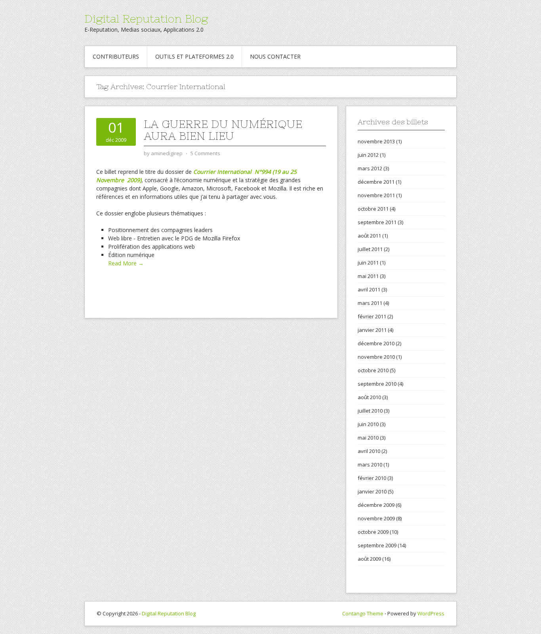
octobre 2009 (373, 531)
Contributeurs (116, 56)
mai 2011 (368, 276)
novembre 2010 (376, 356)
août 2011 (369, 235)
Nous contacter (275, 56)
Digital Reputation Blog (146, 18)
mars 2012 (370, 168)
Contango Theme (362, 613)
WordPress (430, 613)
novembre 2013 (376, 141)
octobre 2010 (373, 370)
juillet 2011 (370, 249)
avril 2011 (369, 289)
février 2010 (372, 478)
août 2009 (369, 558)
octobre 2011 (373, 208)
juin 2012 (368, 154)
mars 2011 (370, 303)
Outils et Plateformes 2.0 (194, 56)
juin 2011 (368, 262)
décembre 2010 (376, 343)
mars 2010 (370, 464)
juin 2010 (368, 424)
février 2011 (372, 316)
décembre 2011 (376, 181)
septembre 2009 (377, 545)
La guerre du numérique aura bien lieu (223, 130)
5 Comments (205, 153)
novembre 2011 (376, 195)
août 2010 (369, 397)
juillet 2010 (370, 410)
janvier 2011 (372, 329)
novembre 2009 (376, 518)
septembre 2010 (377, 383)
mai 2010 (368, 437)
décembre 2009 (376, 504)
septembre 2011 (377, 222)
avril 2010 (369, 451)
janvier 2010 (372, 491)
